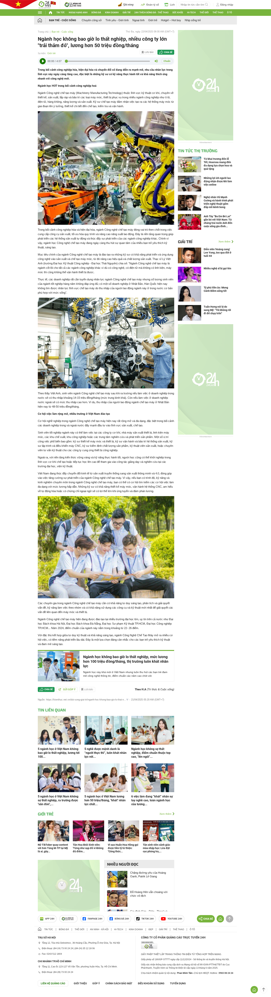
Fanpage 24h (95, 918)
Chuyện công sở (92, 20)
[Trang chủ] (43, 20)
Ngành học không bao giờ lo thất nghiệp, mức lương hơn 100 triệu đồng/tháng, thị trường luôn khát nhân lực (125, 661)
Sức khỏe (177, 12)
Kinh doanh (112, 12)
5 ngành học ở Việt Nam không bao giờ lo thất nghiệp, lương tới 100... (58, 752)
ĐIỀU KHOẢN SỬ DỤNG (151, 983)
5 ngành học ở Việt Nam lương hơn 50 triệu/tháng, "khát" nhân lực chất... (105, 800)
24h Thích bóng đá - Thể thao (151, 12)
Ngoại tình (138, 20)
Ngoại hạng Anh (78, 12)
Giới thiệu (80, 983)
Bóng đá (96, 12)
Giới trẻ (152, 20)
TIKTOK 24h (147, 918)
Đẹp (151, 929)
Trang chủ (43, 31)
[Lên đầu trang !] (263, 989)
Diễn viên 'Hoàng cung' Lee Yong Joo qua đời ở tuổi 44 (217, 252)
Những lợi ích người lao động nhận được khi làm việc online (218, 181)
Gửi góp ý (69, 689)
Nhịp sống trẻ (193, 20)
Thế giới (204, 12)
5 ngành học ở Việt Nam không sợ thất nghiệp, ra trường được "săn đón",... (58, 800)
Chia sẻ (168, 52)
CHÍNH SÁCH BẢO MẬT (118, 983)
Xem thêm (165, 813)
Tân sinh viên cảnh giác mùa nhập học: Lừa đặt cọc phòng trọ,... (156, 848)
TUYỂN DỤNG (178, 983)
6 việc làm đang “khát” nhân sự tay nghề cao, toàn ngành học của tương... (152, 800)
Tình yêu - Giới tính (117, 20)
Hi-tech (191, 12)
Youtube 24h (175, 918)
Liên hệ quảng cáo (53, 983)
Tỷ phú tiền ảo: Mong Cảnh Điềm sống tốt (216, 289)
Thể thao (218, 12)
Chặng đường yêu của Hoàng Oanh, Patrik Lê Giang (148, 874)
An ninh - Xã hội (99, 929)
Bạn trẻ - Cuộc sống (62, 20)
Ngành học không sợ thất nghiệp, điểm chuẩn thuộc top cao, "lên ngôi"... (151, 752)
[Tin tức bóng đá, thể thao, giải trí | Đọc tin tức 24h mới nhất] (47, 4)
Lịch (172, 4)
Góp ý (96, 983)
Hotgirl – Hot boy (171, 20)
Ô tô (229, 12)
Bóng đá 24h (122, 918)
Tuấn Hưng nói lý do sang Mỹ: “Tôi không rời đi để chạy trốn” (217, 310)
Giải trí (126, 12)
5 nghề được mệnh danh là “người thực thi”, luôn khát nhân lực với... (105, 752)
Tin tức (60, 12)
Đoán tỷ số (152, 4)
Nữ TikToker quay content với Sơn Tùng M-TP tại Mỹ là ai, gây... (53, 848)
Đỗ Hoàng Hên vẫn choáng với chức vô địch (148, 893)
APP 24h (49, 918)
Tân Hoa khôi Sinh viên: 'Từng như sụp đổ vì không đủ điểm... (88, 848)
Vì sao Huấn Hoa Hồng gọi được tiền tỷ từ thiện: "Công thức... (123, 848)
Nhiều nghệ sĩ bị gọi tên (217, 268)
